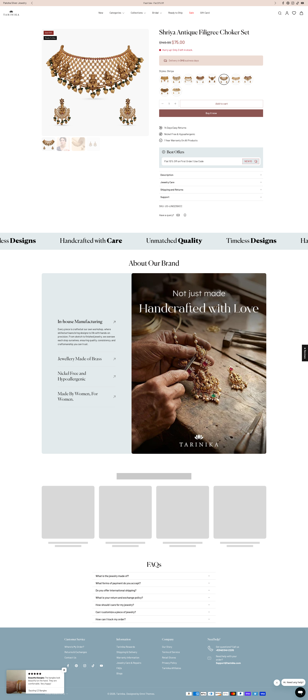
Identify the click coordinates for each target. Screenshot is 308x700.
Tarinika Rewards (125, 646)
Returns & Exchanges (75, 652)
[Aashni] (164, 91)
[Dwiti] (164, 79)
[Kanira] (176, 91)
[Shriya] (224, 79)
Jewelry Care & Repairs (128, 662)
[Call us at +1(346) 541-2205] (185, 215)
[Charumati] (236, 79)
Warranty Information (127, 657)
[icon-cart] (301, 13)
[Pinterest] (288, 3)
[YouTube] (302, 3)
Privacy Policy (169, 662)
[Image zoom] (95, 82)
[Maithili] (176, 79)
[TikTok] (297, 3)
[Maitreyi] (248, 79)
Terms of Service (171, 652)
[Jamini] (212, 79)
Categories (115, 12)
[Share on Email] (178, 215)
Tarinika (120, 693)
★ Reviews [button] (305, 353)
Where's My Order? (74, 646)
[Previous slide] (32, 3)
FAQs (119, 668)
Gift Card (205, 12)
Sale (191, 12)
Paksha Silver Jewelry (14, 2)
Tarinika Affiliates (171, 668)
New (100, 12)
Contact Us (70, 657)
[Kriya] (200, 79)
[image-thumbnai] (48, 144)
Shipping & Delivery (126, 652)
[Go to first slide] (275, 3)
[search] (279, 13)
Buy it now (211, 113)
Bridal (155, 12)
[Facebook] (283, 3)
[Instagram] (292, 3)
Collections (137, 12)
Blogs (119, 673)
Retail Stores (169, 657)
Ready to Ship (175, 12)
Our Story (167, 646)
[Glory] (188, 79)
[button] (221, 103)
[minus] (162, 103)
